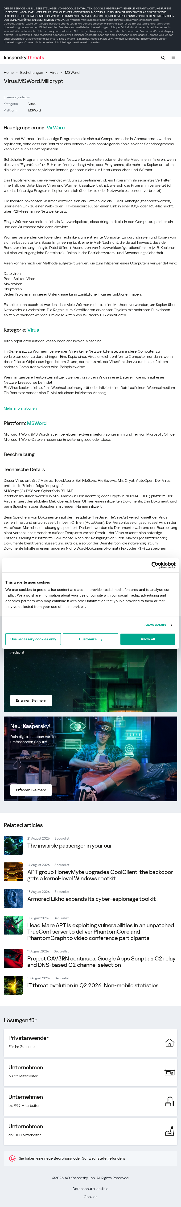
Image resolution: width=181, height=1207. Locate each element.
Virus (54, 72)
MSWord (72, 72)
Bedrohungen (31, 72)
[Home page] (24, 58)
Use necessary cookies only (33, 639)
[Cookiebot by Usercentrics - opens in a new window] (155, 565)
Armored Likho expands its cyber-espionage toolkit (91, 899)
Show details (155, 625)
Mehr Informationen (20, 408)
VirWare (56, 128)
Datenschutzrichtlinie (90, 1188)
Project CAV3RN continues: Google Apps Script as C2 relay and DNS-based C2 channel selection (101, 961)
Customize (88, 639)
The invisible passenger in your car (69, 845)
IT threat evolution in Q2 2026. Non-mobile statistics (93, 985)
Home (9, 72)
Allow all (148, 639)
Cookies (90, 1197)
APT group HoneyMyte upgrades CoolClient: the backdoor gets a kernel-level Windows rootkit (100, 875)
